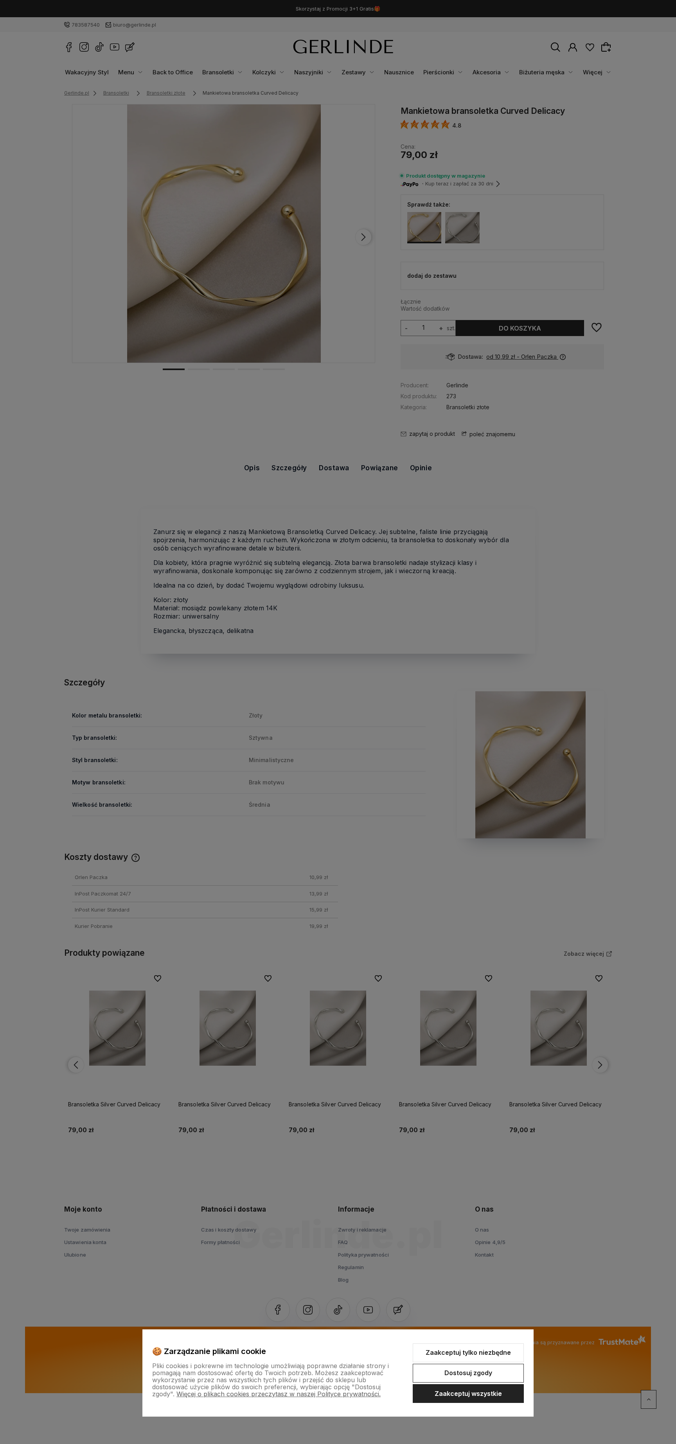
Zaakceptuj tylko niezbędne (468, 1352)
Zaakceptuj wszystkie (468, 1393)
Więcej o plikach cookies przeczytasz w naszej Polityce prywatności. (278, 1394)
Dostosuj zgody (468, 1373)
